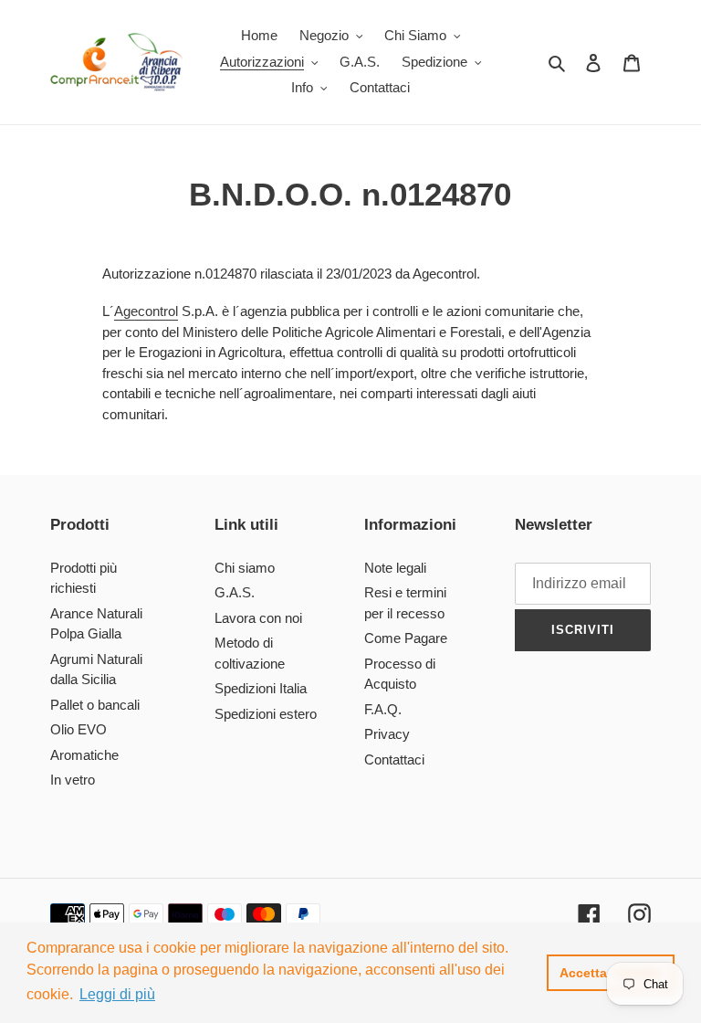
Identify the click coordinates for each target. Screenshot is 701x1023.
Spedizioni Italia (260, 688)
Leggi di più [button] (117, 994)
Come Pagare (405, 638)
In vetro (72, 779)
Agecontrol (146, 311)
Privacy (387, 734)
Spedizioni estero (265, 714)
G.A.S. (234, 592)
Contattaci (394, 759)
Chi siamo (244, 567)
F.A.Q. (383, 709)
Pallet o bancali (95, 704)
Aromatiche (84, 755)
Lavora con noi (258, 618)
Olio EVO (78, 729)
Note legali (395, 567)
